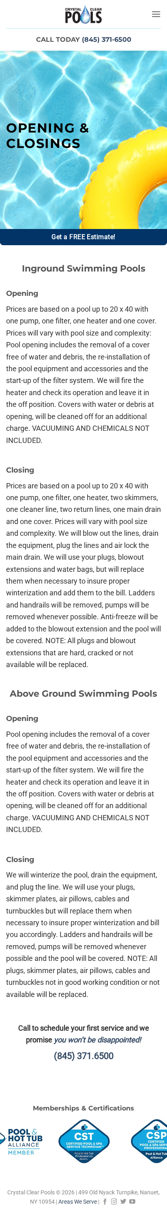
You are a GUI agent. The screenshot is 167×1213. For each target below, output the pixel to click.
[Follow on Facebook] (105, 1201)
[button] (156, 14)
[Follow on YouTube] (132, 1201)
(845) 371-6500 (106, 39)
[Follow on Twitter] (123, 1201)
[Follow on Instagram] (114, 1201)
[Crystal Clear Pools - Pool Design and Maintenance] (83, 14)
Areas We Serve (77, 1201)
